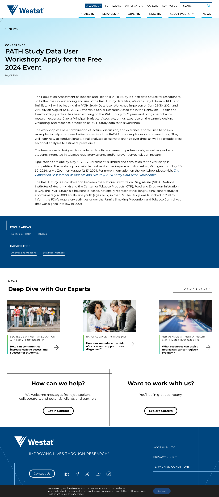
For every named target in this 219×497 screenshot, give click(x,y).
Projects (87, 13)
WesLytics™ (93, 5)
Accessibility (164, 447)
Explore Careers (161, 411)
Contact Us (169, 5)
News (207, 13)
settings (140, 491)
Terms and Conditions (171, 466)
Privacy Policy (165, 457)
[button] (124, 6)
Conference (15, 45)
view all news (196, 289)
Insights (154, 13)
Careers (152, 5)
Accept (162, 491)
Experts (133, 13)
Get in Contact (58, 411)
